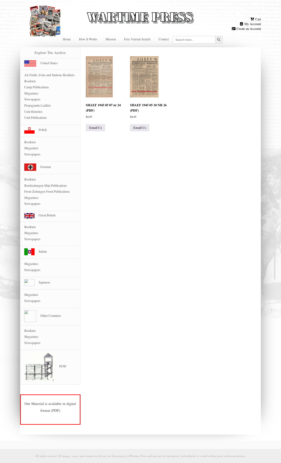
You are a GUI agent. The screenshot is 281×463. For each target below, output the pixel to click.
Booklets (30, 81)
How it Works (88, 39)
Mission (111, 39)
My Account (252, 24)
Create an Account (248, 28)
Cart (257, 19)
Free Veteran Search (137, 39)
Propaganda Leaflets (37, 105)
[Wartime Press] (140, 11)
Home (67, 39)
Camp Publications (36, 87)
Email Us (95, 127)
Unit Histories (33, 111)
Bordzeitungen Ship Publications (45, 185)
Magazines (31, 93)
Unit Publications (35, 117)
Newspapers (32, 99)
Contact (164, 39)
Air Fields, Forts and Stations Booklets (49, 75)
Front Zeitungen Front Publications (47, 191)
